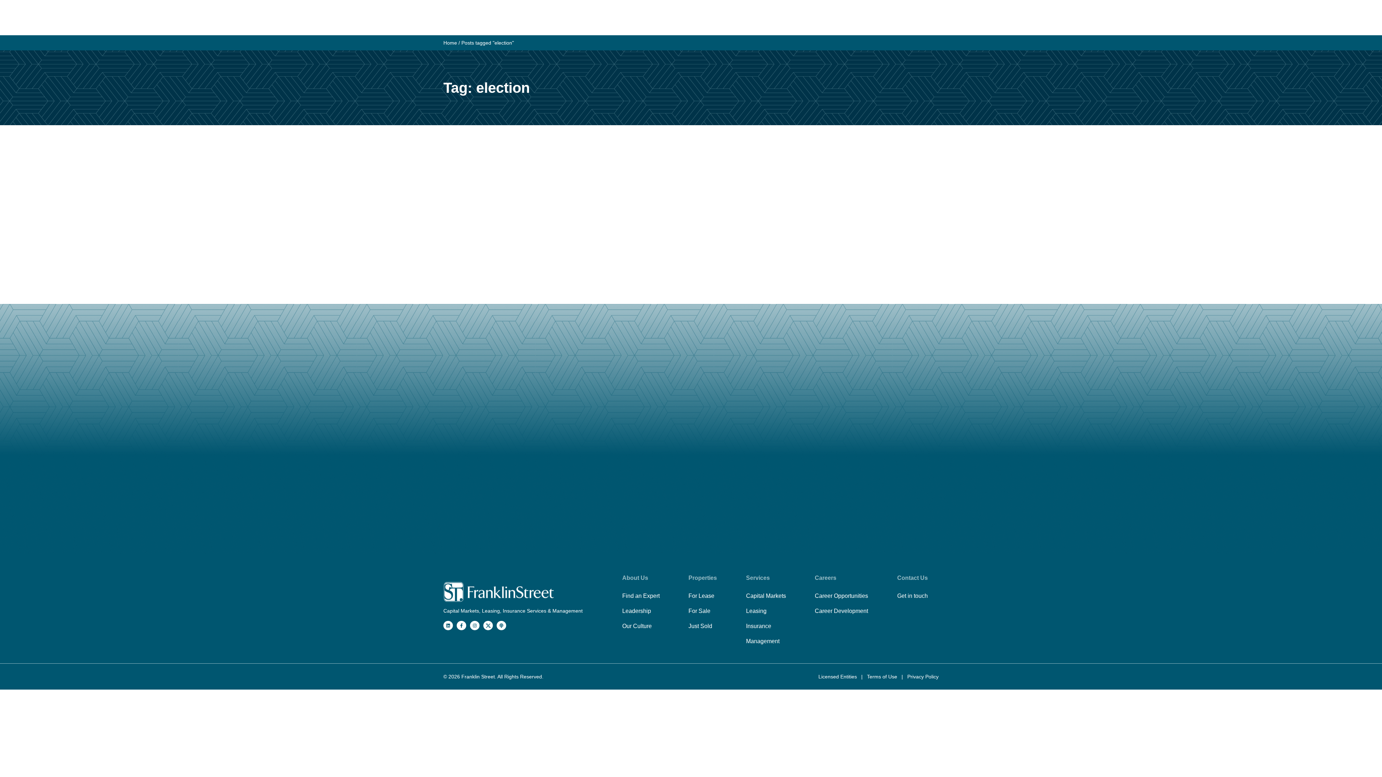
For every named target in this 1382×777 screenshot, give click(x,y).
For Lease (701, 596)
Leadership (636, 611)
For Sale (699, 611)
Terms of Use (883, 677)
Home (450, 43)
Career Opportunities (841, 596)
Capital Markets (766, 596)
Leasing (756, 611)
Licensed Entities (838, 677)
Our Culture (637, 626)
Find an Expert (641, 596)
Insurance (758, 626)
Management (763, 641)
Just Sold (700, 626)
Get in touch (912, 596)
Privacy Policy (923, 677)
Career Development (841, 611)
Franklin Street (478, 677)
